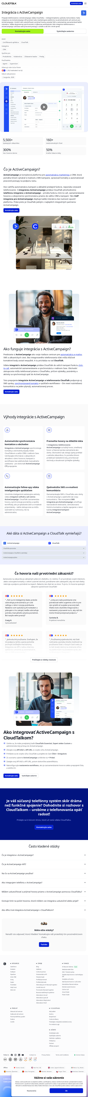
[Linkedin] (19, 1055)
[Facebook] (12, 1055)
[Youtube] (23, 1055)
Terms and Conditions (62, 1055)
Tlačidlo (44, 944)
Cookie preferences (9, 1082)
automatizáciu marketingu (58, 175)
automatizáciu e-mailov (71, 354)
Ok (66, 1091)
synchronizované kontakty (27, 383)
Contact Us (32, 1055)
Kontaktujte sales (76, 3)
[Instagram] (15, 1055)
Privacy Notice (46, 1055)
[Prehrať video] (44, 107)
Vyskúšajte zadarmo (65, 31)
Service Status (80, 1055)
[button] (44, 548)
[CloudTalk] (9, 3)
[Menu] (85, 3)
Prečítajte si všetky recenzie (44, 660)
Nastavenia (31, 1091)
